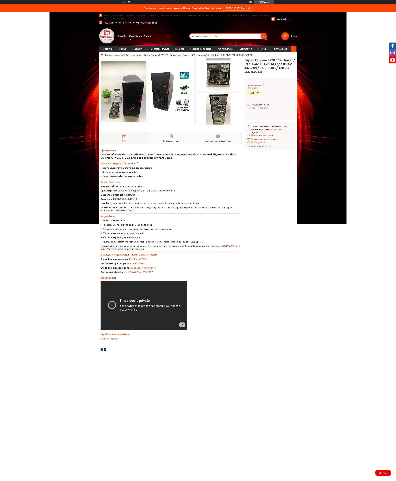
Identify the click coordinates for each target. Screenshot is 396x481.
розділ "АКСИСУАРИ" (223, 246)
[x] (105, 350)
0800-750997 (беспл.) (238, 8)
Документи (246, 49)
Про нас (122, 49)
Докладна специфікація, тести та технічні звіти (129, 254)
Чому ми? (262, 49)
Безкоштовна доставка (262, 135)
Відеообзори (108, 277)
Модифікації (108, 216)
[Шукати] (263, 36)
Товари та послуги (114, 55)
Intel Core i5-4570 (138, 259)
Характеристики (110, 182)
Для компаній (281, 49)
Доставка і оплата (160, 49)
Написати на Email (109, 338)
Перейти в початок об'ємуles (115, 334)
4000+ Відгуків (225, 49)
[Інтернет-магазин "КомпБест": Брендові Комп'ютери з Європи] (106, 35)
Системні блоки (134, 55)
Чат (385, 473)
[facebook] (102, 350)
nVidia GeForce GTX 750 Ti (143, 268)
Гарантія (179, 49)
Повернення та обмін (200, 49)
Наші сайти (137, 49)
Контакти (107, 49)
